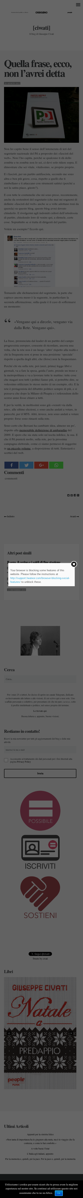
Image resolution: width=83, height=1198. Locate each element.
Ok (58, 1193)
